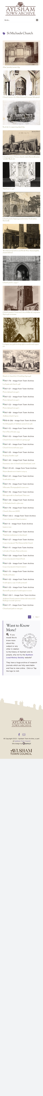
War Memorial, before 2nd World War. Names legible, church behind (18, 235)
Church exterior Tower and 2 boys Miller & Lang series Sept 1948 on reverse (18, 296)
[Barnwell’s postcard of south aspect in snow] (21, 587)
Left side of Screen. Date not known (18, 546)
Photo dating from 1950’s (18, 387)
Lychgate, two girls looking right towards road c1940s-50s (18, 328)
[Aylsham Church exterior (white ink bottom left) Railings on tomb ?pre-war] (21, 595)
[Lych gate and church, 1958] (21, 380)
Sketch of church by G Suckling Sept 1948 (18, 360)
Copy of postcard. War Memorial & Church (18, 538)
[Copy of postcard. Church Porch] (21, 555)
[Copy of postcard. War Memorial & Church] (21, 539)
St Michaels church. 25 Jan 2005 (18, 498)
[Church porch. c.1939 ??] (21, 268)
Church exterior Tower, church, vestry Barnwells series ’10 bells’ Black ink (18, 141)
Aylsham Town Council (22, 741)
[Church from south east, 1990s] (21, 444)
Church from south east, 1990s (18, 443)
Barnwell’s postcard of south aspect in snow (18, 586)
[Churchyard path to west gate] (21, 605)
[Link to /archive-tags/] (4, 33)
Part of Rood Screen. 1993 (18, 427)
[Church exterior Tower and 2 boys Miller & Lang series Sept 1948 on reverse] (21, 298)
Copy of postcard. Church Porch (18, 554)
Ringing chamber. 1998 (18, 451)
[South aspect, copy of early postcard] (21, 579)
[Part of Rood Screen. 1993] (21, 428)
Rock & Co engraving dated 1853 (18, 111)
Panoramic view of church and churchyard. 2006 (18, 459)
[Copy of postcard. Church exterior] (21, 515)
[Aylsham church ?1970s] (21, 412)
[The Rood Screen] (21, 571)
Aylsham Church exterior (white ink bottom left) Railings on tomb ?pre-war (18, 594)
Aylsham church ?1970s (18, 411)
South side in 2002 (18, 474)
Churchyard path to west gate (18, 604)
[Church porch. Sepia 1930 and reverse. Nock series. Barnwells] (21, 204)
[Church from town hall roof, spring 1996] (21, 436)
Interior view (18, 522)
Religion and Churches (14, 55)
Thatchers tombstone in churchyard (18, 530)
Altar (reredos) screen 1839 (18, 51)
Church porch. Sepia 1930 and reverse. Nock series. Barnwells (18, 203)
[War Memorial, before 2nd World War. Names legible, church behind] (21, 236)
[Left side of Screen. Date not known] (21, 547)
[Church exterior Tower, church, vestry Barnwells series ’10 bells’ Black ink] (21, 142)
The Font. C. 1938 (18, 173)
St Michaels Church (29, 55)
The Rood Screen (18, 570)
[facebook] (19, 734)
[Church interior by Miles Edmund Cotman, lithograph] (21, 82)
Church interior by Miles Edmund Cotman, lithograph (18, 81)
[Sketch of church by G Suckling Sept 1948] (21, 361)
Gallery (24, 51)
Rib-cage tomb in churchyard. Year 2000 (18, 490)
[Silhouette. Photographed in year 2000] (21, 484)
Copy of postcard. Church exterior (18, 514)
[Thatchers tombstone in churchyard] (21, 531)
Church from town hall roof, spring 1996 (18, 435)
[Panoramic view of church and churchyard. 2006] (21, 460)
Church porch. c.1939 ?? (18, 266)
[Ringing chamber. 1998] (21, 452)
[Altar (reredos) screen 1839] (21, 52)
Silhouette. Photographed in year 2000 (18, 482)
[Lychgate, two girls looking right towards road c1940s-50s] (21, 330)
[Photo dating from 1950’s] (21, 388)
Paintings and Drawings (21, 364)
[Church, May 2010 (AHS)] (21, 507)
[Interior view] (21, 523)
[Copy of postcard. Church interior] (21, 563)
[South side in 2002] (21, 476)
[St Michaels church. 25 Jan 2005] (21, 500)
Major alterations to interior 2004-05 (18, 466)
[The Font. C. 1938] (21, 174)
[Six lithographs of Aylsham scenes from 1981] (21, 420)
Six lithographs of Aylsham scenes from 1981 (18, 419)
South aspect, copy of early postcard (18, 578)
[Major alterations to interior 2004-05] (21, 468)
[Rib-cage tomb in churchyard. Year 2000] (21, 492)
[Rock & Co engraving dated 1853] (21, 112)
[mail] (24, 734)
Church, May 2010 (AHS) (18, 506)
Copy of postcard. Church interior (18, 562)
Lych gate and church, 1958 (18, 379)
